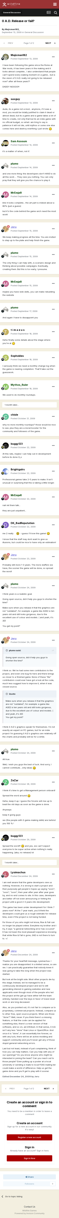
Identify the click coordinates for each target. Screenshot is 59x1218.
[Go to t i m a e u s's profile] (6, 332)
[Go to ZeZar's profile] (6, 782)
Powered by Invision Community (30, 1213)
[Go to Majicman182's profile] (6, 57)
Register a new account (29, 1137)
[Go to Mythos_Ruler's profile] (6, 387)
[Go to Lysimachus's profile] (6, 874)
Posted (24, 58)
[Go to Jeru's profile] (6, 229)
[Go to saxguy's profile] (6, 101)
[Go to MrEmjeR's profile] (6, 194)
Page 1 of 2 (29, 43)
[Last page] (55, 43)
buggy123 (17, 443)
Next (48, 43)
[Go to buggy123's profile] (6, 445)
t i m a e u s (18, 329)
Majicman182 (12, 29)
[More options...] (53, 57)
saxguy (15, 99)
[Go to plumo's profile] (6, 166)
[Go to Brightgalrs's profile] (6, 471)
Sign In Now (29, 1158)
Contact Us (29, 1206)
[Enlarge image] (50, 128)
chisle (14, 414)
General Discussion (34, 32)
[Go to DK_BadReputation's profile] (6, 525)
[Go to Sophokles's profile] (6, 358)
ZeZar (14, 780)
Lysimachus (18, 872)
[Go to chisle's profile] (6, 417)
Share (30, 1177)
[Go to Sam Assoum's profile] (6, 143)
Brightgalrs (18, 469)
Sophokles (17, 355)
